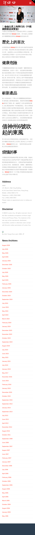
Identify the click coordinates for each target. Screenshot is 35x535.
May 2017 (5, 373)
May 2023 (5, 357)
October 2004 (6, 504)
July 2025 (5, 272)
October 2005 (6, 481)
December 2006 (7, 465)
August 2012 (6, 431)
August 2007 (6, 450)
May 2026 (5, 253)
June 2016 (5, 380)
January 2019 (6, 369)
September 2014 (7, 404)
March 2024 (6, 319)
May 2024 (5, 311)
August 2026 (6, 245)
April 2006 (5, 473)
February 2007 (6, 458)
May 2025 (5, 276)
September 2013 (7, 411)
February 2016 (6, 384)
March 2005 (6, 500)
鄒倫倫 (14, 34)
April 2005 (5, 496)
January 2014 (6, 407)
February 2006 (6, 477)
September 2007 (7, 446)
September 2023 (7, 342)
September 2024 (7, 299)
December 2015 (7, 392)
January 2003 (6, 512)
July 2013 (5, 415)
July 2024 (5, 303)
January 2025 (6, 288)
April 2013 (5, 423)
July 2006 (5, 469)
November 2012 (7, 427)
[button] (30, 3)
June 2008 (5, 442)
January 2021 (6, 361)
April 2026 (5, 257)
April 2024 (5, 315)
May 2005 (5, 493)
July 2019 (5, 365)
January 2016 (6, 388)
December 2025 (7, 264)
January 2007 (6, 462)
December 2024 (7, 291)
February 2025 (6, 284)
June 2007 (5, 454)
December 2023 (7, 330)
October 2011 (6, 435)
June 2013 (5, 419)
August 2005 (6, 489)
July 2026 (5, 249)
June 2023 (5, 353)
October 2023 (6, 338)
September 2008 (7, 438)
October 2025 (6, 268)
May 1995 (5, 516)
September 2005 (7, 485)
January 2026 (6, 260)
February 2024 (6, 322)
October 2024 (6, 295)
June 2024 (5, 307)
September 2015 (7, 400)
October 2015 (6, 396)
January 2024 (6, 326)
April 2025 (5, 280)
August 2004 (6, 508)
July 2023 (5, 350)
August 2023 (6, 346)
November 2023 (7, 334)
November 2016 (7, 377)
